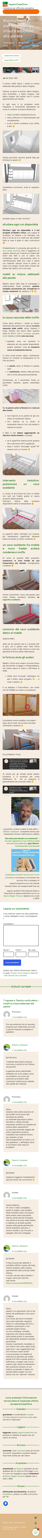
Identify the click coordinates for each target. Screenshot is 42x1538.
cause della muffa (11, 60)
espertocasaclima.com (27, 1432)
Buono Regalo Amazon (13, 896)
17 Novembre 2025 (19, 1017)
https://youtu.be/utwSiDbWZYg (19, 1283)
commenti (21, 1450)
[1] (36, 1533)
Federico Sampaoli (11, 831)
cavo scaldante (16, 544)
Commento (8, 924)
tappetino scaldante (11, 599)
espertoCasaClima (18, 4)
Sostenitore (7, 1494)
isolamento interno (11, 56)
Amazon (19, 1468)
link (15, 1471)
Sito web (32, 950)
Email (19, 950)
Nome (6, 950)
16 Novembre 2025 (19, 1166)
